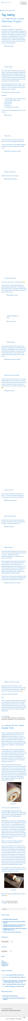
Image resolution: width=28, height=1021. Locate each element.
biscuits (9, 717)
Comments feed (4, 964)
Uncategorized (14, 901)
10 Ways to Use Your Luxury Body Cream (12, 932)
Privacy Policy (4, 1010)
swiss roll (15, 902)
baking (5, 717)
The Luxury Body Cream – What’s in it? (15, 975)
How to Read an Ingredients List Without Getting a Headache (14, 922)
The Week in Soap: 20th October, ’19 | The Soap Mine (15, 980)
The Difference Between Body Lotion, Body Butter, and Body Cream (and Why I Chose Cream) (14, 925)
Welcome (3, 10)
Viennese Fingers (11, 21)
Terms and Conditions (10, 1018)
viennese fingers (21, 719)
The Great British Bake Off (16, 768)
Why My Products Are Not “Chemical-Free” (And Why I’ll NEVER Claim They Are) (15, 929)
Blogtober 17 (14, 717)
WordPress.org (4, 965)
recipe (16, 719)
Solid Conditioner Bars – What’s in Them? (13, 982)
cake (9, 902)
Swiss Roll (7, 728)
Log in (2, 961)
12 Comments (21, 18)
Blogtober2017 (10, 719)
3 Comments (21, 725)
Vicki (15, 18)
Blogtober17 (4, 719)
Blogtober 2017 (21, 717)
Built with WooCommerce (15, 1010)
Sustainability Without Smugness (10, 919)
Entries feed (4, 962)
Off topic (8, 716)
